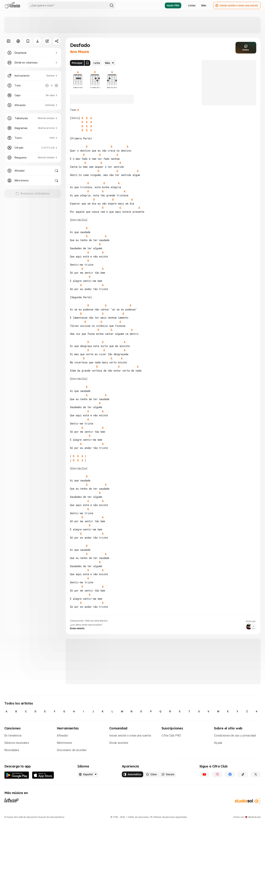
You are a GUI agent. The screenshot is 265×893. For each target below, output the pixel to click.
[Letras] (11, 800)
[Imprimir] (18, 41)
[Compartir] (57, 41)
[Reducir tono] (47, 85)
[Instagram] (217, 774)
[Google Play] (16, 775)
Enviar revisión (77, 628)
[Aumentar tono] (56, 85)
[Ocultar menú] (8, 41)
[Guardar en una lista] (28, 41)
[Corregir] (47, 41)
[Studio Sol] (248, 801)
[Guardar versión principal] (87, 63)
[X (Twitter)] (256, 774)
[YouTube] (204, 774)
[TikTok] (243, 774)
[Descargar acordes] (37, 41)
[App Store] (43, 775)
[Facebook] (230, 774)
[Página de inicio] (12, 5)
